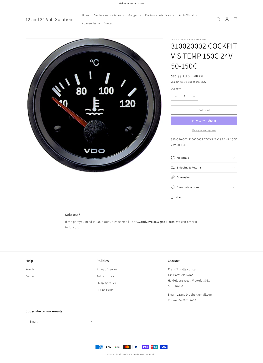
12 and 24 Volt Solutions (126, 354)
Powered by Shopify (146, 354)
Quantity (176, 88)
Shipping (176, 81)
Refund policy (105, 276)
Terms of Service (107, 269)
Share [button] (179, 197)
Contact (30, 276)
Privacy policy (105, 289)
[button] (109, 15)
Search (30, 269)
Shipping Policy (106, 283)
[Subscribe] (90, 321)
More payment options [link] (204, 130)
